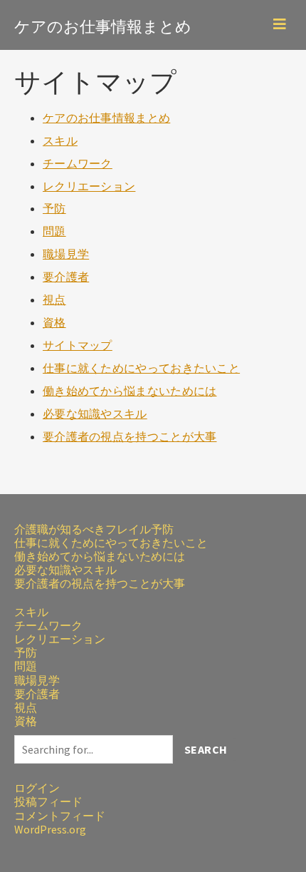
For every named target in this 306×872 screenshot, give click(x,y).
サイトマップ (77, 345)
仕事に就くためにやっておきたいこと (141, 368)
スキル (60, 140)
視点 (54, 299)
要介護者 (66, 277)
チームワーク (77, 163)
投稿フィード (48, 801)
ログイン (37, 788)
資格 (54, 322)
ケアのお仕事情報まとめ (102, 24)
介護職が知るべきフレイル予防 (94, 529)
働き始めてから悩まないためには (130, 391)
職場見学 (66, 254)
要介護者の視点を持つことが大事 (130, 436)
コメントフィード (59, 816)
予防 (54, 208)
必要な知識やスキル (95, 413)
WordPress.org (50, 829)
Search (206, 749)
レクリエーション (89, 186)
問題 (54, 231)
